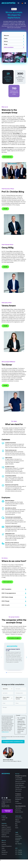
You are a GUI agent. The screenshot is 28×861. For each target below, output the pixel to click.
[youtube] (6, 798)
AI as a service (18, 791)
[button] (26, 657)
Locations (4, 844)
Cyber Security (18, 789)
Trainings (4, 850)
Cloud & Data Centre (19, 783)
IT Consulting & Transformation (18, 778)
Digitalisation (18, 795)
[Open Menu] (17, 2)
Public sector (4, 825)
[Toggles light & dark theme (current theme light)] (25, 3)
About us (4, 842)
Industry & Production (6, 829)
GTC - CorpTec (18, 850)
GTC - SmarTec (18, 854)
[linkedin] (4, 798)
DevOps (17, 801)
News (16, 825)
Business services (5, 836)
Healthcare (4, 834)
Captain (3, 819)
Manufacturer (5, 852)
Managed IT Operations (20, 787)
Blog (16, 823)
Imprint (16, 834)
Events (16, 827)
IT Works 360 (4, 817)
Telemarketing (18, 808)
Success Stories (18, 817)
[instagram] (2, 798)
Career (3, 848)
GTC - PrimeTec (18, 852)
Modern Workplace (19, 785)
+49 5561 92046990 (6, 800)
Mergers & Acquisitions (7, 846)
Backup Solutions (19, 811)
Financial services (5, 832)
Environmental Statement (18, 839)
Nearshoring (18, 810)
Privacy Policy (4, 737)
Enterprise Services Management (19, 798)
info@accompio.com (5, 731)
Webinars (17, 819)
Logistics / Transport (6, 827)
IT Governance (18, 803)
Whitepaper (17, 821)
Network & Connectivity (20, 781)
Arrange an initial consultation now (13, 741)
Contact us (4, 854)
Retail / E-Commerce (6, 831)
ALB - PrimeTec (18, 843)
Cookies (17, 841)
